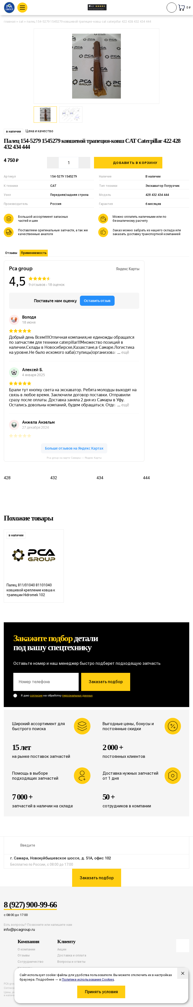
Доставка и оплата (71, 955)
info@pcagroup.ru (19, 929)
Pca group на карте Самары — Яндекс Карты (74, 457)
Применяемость (33, 253)
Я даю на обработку (56, 695)
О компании (26, 949)
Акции (61, 949)
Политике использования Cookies (88, 979)
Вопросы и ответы (71, 962)
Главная (10, 21)
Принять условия (101, 991)
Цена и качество (39, 131)
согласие (36, 695)
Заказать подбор (106, 681)
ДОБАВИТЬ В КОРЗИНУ (135, 163)
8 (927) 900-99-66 (30, 905)
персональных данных (77, 695)
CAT (21, 21)
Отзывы (11, 253)
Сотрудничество (30, 962)
